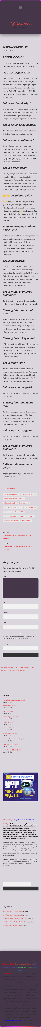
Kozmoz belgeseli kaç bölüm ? (11, 717)
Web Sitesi (5, 623)
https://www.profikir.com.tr (9, 667)
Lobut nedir (7, 512)
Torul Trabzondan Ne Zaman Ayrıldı (12, 911)
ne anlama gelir (26, 520)
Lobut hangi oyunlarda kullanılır (12, 507)
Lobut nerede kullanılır (10, 516)
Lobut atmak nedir (24, 503)
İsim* (4, 602)
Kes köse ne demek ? (8, 722)
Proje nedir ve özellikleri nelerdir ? (12, 750)
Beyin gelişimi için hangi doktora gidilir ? (14, 700)
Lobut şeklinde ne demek (26, 516)
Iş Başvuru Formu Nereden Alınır (12, 925)
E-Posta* (5, 612)
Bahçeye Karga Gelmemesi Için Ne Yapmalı (17, 536)
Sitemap (22, 670)
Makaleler (11, 488)
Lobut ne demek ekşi (30, 507)
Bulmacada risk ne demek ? (10, 728)
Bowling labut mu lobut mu (11, 494)
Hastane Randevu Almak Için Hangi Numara (17, 548)
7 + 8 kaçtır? (6, 644)
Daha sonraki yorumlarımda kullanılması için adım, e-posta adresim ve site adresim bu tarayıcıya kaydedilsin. (18, 637)
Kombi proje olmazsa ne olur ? (11, 744)
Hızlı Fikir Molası (21, 24)
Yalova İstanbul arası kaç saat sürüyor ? (13, 739)
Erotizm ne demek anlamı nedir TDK (14, 498)
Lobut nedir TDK (18, 512)
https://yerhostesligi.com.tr (9, 670)
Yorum (4, 576)
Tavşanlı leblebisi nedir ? (9, 705)
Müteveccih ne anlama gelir (11, 520)
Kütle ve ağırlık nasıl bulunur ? (11, 711)
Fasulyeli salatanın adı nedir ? (10, 733)
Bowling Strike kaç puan (29, 494)
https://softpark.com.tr (28, 667)
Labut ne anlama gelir (9, 503)
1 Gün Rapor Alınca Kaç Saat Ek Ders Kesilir (15, 918)
